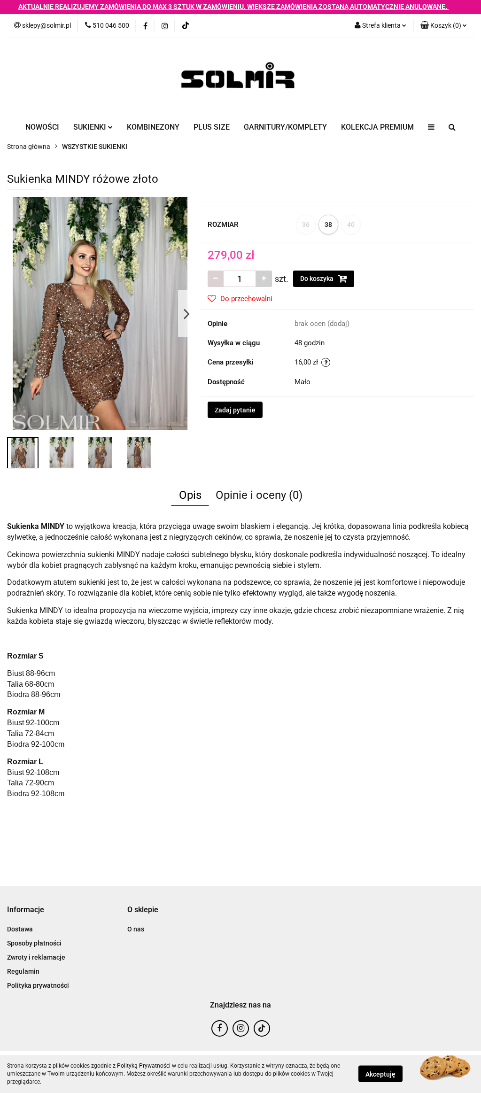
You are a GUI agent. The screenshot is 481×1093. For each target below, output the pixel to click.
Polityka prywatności (38, 985)
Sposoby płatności (34, 943)
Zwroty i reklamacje (36, 957)
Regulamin (23, 971)
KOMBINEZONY (153, 127)
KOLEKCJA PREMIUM (377, 127)
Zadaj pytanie (235, 410)
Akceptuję (380, 1074)
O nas (135, 929)
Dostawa (20, 929)
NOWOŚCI (42, 127)
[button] (443, 26)
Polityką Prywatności (144, 1065)
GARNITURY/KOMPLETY (285, 127)
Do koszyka (317, 278)
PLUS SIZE (212, 127)
